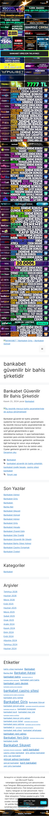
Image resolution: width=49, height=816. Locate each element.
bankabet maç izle (26, 712)
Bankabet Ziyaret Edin (14, 531)
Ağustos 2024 (10, 640)
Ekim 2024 (9, 632)
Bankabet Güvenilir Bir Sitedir (18, 539)
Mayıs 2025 (9, 612)
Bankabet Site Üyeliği (14, 535)
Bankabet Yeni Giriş (16, 737)
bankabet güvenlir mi (10, 709)
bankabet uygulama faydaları (24, 727)
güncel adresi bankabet (17, 759)
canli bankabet (31, 749)
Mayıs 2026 (9, 600)
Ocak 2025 (9, 620)
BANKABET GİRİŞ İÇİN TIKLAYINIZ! (24, 53)
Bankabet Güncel (12, 515)
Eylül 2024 (9, 636)
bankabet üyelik (11, 741)
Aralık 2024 (9, 624)
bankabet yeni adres (15, 733)
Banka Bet (8, 507)
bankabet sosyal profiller (32, 724)
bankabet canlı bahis (29, 680)
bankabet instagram (26, 709)
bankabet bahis (12, 676)
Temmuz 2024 (10, 644)
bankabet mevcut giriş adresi (17, 718)
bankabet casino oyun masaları (13, 687)
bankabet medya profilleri (11, 715)
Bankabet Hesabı (12, 527)
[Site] (24, 90)
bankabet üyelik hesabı (15, 467)
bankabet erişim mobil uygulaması (14, 695)
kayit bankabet (28, 762)
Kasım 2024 (9, 628)
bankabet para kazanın (31, 721)
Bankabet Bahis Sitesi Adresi (17, 543)
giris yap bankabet (12, 756)
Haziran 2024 (10, 648)
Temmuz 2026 (10, 591)
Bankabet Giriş (11, 499)
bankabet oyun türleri (13, 721)
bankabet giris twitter (13, 697)
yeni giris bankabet (12, 766)
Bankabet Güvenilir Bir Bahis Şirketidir (22, 393)
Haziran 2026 (10, 596)
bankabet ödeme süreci (37, 738)
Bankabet (11, 460)
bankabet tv (9, 727)
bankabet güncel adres (14, 706)
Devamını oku (10, 452)
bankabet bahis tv (27, 677)
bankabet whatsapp (32, 730)
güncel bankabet (11, 763)
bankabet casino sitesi (21, 691)
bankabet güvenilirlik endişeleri (35, 706)
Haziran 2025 (10, 608)
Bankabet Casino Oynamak (16, 547)
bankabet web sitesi (13, 730)
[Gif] (24, 144)
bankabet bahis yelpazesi (11, 680)
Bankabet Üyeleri (12, 551)
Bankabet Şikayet (12, 511)
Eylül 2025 (8, 604)
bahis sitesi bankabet (13, 669)
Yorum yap (12, 474)
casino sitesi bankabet (14, 753)
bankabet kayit (10, 712)
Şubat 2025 (9, 616)
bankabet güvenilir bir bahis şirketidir (24, 463)
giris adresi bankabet (35, 753)
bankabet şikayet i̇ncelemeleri (13, 750)
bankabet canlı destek (16, 683)
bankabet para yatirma (14, 724)
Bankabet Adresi (12, 495)
